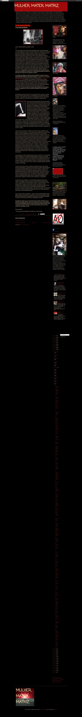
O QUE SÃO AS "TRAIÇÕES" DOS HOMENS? (61, 283)
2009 (55, 658)
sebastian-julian (43, 709)
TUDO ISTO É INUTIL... (56, 598)
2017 (55, 347)
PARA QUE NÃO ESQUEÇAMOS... (57, 489)
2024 (55, 335)
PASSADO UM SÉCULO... (57, 407)
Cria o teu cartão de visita (56, 231)
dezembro (56, 352)
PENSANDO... (57, 595)
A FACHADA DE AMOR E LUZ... (57, 524)
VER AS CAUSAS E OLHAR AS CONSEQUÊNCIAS (56, 466)
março (56, 377)
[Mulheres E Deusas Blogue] (53, 230)
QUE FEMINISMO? (57, 509)
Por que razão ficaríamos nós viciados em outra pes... (57, 605)
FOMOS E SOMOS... (57, 443)
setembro (56, 362)
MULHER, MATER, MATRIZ (36, 6)
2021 (55, 341)
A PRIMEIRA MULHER (56, 458)
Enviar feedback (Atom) (24, 224)
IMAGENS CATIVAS (57, 682)
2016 (55, 349)
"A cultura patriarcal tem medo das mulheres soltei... (57, 638)
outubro (56, 358)
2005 (55, 665)
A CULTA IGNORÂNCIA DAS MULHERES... (57, 575)
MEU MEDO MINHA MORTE (56, 632)
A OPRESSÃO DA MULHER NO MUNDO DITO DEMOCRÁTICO (57, 475)
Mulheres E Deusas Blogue (56, 228)
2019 (55, 344)
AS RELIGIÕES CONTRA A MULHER (57, 546)
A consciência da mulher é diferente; (57, 438)
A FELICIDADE (56, 592)
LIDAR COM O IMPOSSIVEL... (57, 529)
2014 (55, 650)
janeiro (56, 383)
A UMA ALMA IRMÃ (58, 274)
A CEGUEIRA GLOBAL (56, 587)
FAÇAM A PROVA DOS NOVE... (61, 302)
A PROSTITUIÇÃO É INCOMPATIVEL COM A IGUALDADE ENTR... (57, 390)
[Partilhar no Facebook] (43, 214)
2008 (55, 660)
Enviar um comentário (21, 220)
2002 (55, 670)
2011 (55, 655)
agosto (56, 365)
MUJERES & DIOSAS (58, 680)
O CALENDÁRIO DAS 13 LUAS (62, 293)
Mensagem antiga (46, 222)
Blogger (55, 709)
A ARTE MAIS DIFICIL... (56, 644)
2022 (55, 339)
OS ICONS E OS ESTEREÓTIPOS (57, 534)
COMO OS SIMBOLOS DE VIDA (57, 495)
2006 (55, 663)
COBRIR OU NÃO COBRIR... (57, 514)
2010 (55, 657)
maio (56, 372)
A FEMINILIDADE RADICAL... (61, 312)
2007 (55, 662)
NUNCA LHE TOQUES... (56, 627)
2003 (55, 669)
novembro (56, 355)
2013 (55, 651)
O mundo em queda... (56, 432)
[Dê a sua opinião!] (41, 214)
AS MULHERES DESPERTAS (57, 569)
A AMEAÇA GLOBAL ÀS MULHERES (56, 554)
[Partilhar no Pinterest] (44, 214)
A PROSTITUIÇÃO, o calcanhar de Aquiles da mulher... (57, 400)
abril (56, 374)
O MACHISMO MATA (57, 519)
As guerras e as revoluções (57, 539)
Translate (64, 337)
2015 (55, 648)
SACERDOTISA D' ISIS (58, 677)
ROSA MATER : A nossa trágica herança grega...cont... (57, 503)
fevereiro (57, 380)
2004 (55, 667)
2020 (55, 342)
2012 (55, 653)
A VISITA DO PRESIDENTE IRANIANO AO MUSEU (56, 426)
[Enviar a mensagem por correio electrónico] (38, 214)
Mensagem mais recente (20, 222)
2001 (55, 672)
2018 (55, 346)
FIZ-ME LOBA (56, 565)
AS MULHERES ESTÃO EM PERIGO (56, 419)
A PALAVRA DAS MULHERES (57, 413)
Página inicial (34, 222)
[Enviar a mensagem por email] (40, 214)
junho (56, 369)
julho (56, 367)
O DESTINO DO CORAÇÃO (59, 679)
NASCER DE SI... (56, 454)
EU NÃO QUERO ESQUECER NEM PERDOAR (56, 449)
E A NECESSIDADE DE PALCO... (57, 617)
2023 (55, 337)
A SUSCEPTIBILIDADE (57, 622)
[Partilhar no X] (42, 214)
